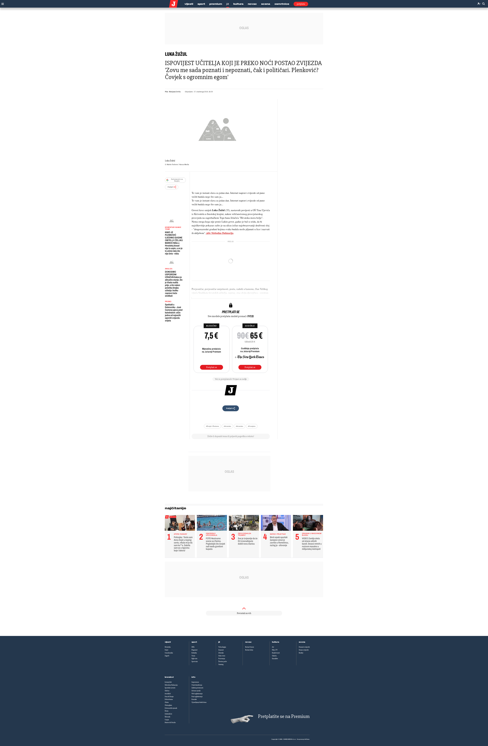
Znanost (221, 650)
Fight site (194, 659)
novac (248, 642)
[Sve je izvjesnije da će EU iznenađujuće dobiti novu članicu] (244, 523)
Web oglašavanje (197, 694)
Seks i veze (221, 656)
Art (273, 647)
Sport (201, 4)
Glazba (274, 656)
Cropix (167, 720)
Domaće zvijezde (304, 647)
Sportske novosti (170, 688)
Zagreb (167, 656)
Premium (215, 4)
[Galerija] (217, 128)
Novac (252, 4)
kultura (275, 642)
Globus (167, 691)
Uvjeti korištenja (197, 685)
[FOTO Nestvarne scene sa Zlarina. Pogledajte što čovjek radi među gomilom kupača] (212, 523)
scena (302, 642)
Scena (265, 4)
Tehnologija (222, 647)
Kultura (238, 4)
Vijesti (189, 4)
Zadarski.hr (168, 714)
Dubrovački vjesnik (171, 708)
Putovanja (221, 659)
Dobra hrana (169, 699)
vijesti (168, 642)
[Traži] (483, 4)
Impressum (195, 682)
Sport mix (195, 661)
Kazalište (275, 659)
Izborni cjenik (196, 691)
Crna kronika (169, 653)
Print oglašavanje (197, 697)
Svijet (166, 650)
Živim (166, 711)
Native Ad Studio (170, 722)
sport (194, 642)
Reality (301, 653)
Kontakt (194, 699)
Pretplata (301, 4)
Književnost (276, 653)
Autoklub (168, 694)
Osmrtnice (281, 4)
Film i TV (275, 650)
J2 (227, 4)
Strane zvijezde (304, 650)
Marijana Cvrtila (174, 92)
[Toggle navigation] (2, 3)
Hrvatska (168, 647)
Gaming (220, 664)
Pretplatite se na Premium (284, 716)
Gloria (167, 702)
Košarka (194, 653)
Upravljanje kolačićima (199, 702)
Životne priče (222, 661)
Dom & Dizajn (169, 697)
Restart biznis (249, 647)
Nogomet (194, 650)
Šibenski (167, 717)
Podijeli (170, 187)
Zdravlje (221, 653)
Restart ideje (249, 650)
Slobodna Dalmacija (171, 685)
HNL (193, 647)
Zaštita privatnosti (197, 688)
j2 (219, 642)
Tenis (193, 656)
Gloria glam (168, 705)
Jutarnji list (168, 682)
